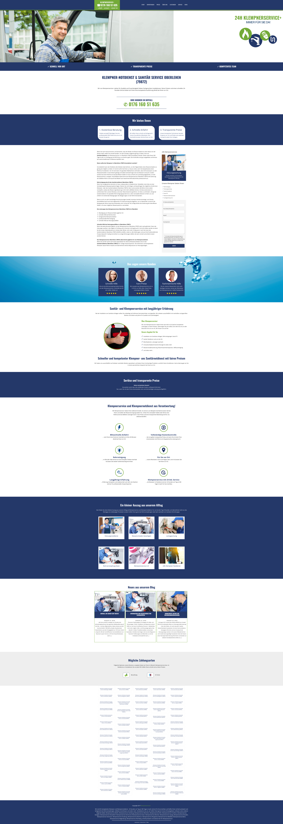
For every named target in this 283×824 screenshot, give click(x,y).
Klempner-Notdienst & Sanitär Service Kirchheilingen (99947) (124, 744)
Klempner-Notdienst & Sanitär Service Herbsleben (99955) (141, 729)
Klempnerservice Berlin (112, 813)
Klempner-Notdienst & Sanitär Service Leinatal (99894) (159, 759)
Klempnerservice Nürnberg (134, 818)
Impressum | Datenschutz (140, 822)
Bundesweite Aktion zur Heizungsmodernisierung (172, 614)
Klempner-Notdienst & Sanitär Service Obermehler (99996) (159, 689)
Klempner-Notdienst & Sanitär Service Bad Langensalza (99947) (106, 755)
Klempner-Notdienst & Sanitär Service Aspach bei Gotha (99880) (141, 782)
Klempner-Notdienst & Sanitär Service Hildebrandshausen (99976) (159, 709)
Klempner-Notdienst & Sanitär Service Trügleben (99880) (159, 787)
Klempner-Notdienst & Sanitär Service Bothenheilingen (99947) (106, 742)
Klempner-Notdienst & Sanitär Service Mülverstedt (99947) (159, 746)
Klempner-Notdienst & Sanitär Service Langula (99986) (177, 702)
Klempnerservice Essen (138, 815)
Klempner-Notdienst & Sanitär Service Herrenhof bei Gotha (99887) (106, 769)
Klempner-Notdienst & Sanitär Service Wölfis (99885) (141, 775)
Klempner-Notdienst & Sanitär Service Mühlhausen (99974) (159, 717)
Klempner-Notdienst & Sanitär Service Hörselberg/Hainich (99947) (177, 743)
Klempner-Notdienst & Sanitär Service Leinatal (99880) (159, 780)
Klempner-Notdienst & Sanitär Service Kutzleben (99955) (124, 724)
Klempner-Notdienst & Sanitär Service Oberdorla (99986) (141, 709)
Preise (158, 5)
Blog (147, 822)
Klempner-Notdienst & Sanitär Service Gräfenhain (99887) (141, 769)
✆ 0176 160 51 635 (141, 104)
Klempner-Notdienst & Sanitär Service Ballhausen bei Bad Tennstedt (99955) (159, 731)
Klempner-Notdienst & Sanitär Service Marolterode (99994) (177, 689)
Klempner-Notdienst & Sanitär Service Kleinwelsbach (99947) (159, 752)
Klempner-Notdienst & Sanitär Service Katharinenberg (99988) (106, 702)
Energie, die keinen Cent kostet (109, 614)
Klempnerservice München (141, 813)
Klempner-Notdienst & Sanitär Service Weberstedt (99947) (141, 742)
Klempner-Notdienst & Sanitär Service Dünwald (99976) (141, 716)
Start (143, 5)
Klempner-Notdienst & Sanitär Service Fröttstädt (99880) (124, 785)
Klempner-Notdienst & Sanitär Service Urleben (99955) (159, 723)
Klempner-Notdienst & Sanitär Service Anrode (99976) (106, 716)
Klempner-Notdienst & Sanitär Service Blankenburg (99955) (177, 729)
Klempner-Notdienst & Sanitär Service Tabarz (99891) (177, 764)
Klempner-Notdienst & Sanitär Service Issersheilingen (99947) (176, 750)
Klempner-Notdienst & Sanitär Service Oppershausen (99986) (106, 709)
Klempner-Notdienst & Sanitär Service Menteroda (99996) (141, 689)
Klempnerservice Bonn (179, 817)
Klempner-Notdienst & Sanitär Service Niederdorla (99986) (159, 702)
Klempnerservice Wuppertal (150, 817)
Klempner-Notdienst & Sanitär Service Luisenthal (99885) (159, 773)
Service (180, 5)
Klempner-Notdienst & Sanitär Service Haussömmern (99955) (106, 735)
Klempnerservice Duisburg (120, 817)
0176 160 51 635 (107, 5)
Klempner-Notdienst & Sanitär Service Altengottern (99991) (124, 696)
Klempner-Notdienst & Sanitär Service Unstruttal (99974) (124, 718)
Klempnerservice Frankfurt (169, 813)
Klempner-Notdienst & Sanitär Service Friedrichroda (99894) (106, 762)
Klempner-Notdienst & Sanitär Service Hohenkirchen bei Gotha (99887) (159, 766)
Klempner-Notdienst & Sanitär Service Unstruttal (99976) (177, 709)
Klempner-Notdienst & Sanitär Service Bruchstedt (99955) (124, 731)
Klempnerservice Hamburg (126, 813)
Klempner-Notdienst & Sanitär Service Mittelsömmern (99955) (106, 729)
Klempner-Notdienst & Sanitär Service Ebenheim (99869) (106, 790)
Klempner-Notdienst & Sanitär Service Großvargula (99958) (141, 722)
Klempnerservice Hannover (104, 817)
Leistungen (173, 5)
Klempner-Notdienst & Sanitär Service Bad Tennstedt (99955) (177, 735)
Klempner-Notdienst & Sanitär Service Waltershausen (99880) (124, 779)
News (186, 5)
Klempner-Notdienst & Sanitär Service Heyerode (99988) (177, 696)
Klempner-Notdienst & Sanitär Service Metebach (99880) (141, 789)
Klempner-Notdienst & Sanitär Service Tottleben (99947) (124, 738)
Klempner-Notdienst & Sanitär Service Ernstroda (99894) (124, 759)
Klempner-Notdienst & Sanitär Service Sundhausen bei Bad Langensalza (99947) (124, 752)
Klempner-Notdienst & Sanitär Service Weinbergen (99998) (106, 689)
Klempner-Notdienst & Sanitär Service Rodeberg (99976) (177, 716)
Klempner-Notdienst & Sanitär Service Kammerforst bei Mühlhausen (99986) (124, 703)
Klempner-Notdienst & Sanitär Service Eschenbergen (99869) (159, 793)
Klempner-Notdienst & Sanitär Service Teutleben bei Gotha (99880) (177, 785)
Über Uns (164, 5)
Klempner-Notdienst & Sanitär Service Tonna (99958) (106, 722)
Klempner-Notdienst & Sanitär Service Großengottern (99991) (159, 696)
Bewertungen (150, 5)
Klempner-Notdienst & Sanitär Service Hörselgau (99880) (106, 776)
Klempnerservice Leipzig (166, 815)
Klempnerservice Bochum (135, 817)
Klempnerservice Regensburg (118, 818)
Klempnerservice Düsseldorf (108, 815)
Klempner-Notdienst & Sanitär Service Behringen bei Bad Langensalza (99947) (159, 738)
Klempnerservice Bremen (152, 815)
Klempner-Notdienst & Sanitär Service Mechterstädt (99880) (177, 778)
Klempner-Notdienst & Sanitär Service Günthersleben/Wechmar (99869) (177, 793)
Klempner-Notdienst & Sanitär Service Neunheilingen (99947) (106, 749)
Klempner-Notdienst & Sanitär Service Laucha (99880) (106, 783)
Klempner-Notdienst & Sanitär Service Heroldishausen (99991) (141, 696)
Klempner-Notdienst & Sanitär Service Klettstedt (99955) (141, 735)
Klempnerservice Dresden (181, 815)
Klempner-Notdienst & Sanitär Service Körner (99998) (124, 689)
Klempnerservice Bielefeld (165, 817)
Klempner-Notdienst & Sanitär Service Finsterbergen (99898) (141, 755)
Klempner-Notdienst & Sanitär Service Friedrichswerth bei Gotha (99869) (124, 793)
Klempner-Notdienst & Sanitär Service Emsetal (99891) (141, 762)
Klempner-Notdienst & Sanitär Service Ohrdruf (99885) (124, 772)
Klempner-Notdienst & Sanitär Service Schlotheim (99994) (106, 696)
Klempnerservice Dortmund (123, 815)
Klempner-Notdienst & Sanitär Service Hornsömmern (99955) (177, 722)
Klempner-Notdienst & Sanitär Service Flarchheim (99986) (141, 702)
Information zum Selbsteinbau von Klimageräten (140, 614)
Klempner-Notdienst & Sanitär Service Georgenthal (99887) (124, 765)
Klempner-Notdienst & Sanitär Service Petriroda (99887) (177, 771)
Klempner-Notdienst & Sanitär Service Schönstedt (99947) (141, 749)
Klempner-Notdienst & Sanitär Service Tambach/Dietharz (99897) (177, 757)
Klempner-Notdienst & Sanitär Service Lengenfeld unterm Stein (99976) (124, 711)
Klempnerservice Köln (156, 813)
